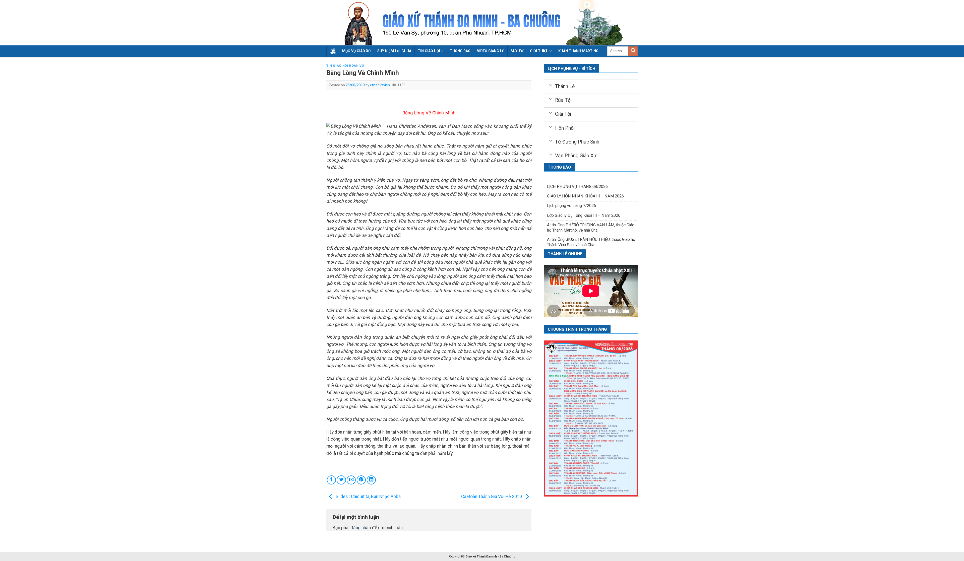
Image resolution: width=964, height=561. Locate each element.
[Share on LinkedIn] (371, 479)
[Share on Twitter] (341, 479)
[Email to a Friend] (351, 479)
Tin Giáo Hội (429, 51)
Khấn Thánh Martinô (578, 51)
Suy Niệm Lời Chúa (394, 51)
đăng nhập (360, 527)
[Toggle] (550, 84)
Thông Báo (460, 51)
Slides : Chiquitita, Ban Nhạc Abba (368, 496)
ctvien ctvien (380, 85)
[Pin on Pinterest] (361, 479)
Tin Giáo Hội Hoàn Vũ (345, 65)
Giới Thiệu (539, 51)
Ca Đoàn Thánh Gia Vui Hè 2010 (492, 496)
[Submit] (633, 51)
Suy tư (517, 51)
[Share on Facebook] (331, 479)
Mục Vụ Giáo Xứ (356, 51)
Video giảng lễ (490, 51)
